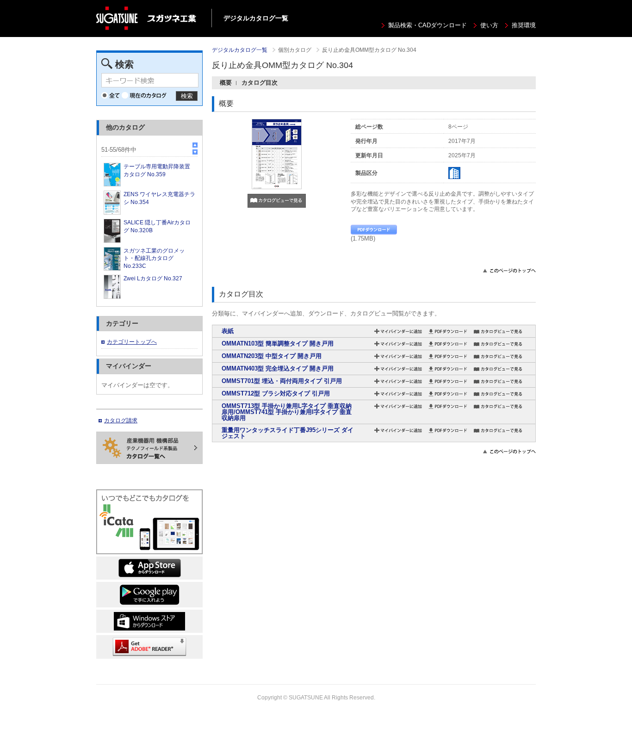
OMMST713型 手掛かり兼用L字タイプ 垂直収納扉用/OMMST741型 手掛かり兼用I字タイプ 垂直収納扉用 (287, 411)
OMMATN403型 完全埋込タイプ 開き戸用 (278, 368)
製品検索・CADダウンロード (427, 25)
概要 (226, 82)
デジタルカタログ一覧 (239, 50)
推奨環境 (524, 25)
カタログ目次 (260, 82)
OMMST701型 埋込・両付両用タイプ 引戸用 (282, 380)
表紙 (228, 331)
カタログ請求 (120, 420)
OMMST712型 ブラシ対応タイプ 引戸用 (276, 393)
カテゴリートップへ (132, 342)
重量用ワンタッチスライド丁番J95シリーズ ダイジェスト (287, 433)
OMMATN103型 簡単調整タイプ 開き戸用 (278, 343)
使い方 (489, 25)
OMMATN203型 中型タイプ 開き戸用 (272, 355)
